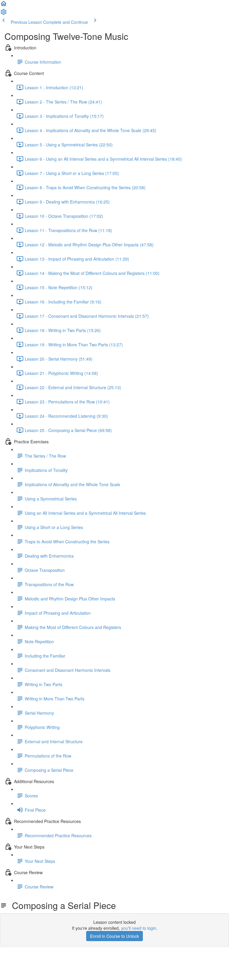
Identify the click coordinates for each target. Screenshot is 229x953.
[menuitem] (3, 14)
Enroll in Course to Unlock (114, 936)
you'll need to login (138, 928)
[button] (3, 5)
